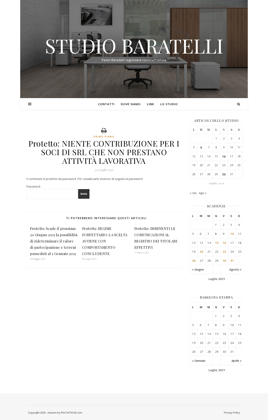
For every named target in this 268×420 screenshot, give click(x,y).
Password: (33, 186)
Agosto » (235, 269)
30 (224, 174)
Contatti (106, 104)
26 (194, 260)
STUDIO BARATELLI (134, 45)
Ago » (203, 193)
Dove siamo (131, 104)
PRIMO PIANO (104, 136)
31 (232, 260)
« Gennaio (198, 361)
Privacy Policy (232, 412)
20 (201, 251)
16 (224, 156)
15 (217, 243)
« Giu (193, 193)
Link (150, 104)
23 (224, 251)
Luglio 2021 (217, 279)
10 (232, 234)
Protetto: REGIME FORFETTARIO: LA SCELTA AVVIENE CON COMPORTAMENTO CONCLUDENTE (105, 241)
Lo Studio (169, 104)
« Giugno (198, 269)
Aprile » (237, 361)
